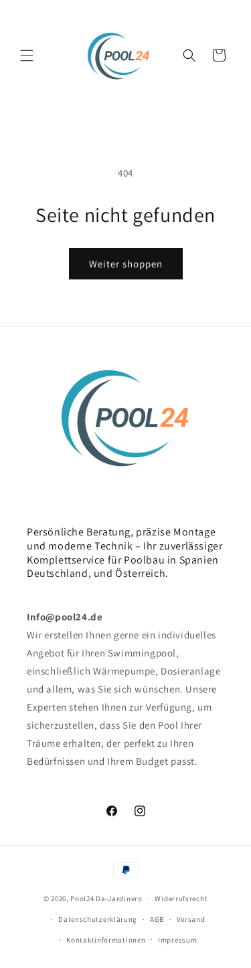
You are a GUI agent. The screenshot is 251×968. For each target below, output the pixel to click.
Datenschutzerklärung (97, 919)
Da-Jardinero (119, 898)
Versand (191, 919)
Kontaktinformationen (105, 940)
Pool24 (82, 898)
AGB (157, 919)
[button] (26, 55)
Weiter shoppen (126, 263)
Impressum (177, 940)
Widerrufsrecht (181, 898)
